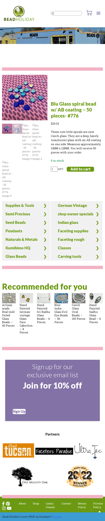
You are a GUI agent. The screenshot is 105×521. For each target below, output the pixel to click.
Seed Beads (15, 222)
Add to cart (80, 169)
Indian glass (68, 222)
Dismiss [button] (57, 516)
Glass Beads (16, 256)
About (22, 503)
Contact (66, 503)
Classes (64, 247)
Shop (36, 503)
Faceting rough (71, 239)
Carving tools (69, 256)
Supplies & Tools (19, 205)
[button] (43, 81)
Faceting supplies (73, 231)
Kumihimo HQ (17, 247)
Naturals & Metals (21, 239)
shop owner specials (75, 214)
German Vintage (72, 205)
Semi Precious (17, 214)
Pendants (13, 231)
